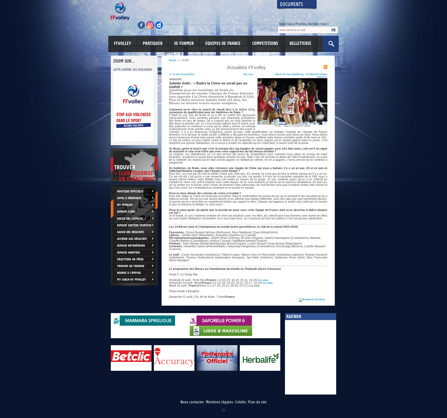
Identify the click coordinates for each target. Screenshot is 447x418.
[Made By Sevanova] (223, 408)
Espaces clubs (126, 211)
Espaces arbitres (128, 252)
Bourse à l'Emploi (129, 272)
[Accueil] (189, 11)
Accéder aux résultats (132, 239)
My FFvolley (125, 205)
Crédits (240, 402)
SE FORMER (184, 43)
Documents (291, 4)
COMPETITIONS (265, 43)
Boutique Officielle (130, 191)
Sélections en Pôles (130, 259)
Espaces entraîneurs (131, 245)
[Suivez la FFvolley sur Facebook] (141, 28)
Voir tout (248, 74)
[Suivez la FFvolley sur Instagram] (150, 28)
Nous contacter (192, 402)
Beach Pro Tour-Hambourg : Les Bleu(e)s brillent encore (301, 75)
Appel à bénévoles (129, 198)
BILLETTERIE (300, 43)
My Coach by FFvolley (131, 279)
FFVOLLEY (122, 43)
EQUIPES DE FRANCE (222, 43)
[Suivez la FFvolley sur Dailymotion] (159, 28)
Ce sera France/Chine (182, 74)
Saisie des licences (130, 218)
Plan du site (257, 402)
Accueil (172, 60)
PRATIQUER (153, 43)
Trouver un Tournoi (130, 266)
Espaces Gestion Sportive (134, 225)
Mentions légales (219, 402)
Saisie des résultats (130, 232)
